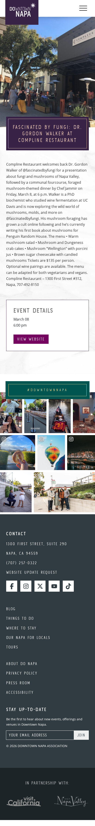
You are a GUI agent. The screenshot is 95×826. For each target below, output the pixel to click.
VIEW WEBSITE (31, 339)
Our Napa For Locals (28, 637)
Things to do (20, 618)
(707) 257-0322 (21, 562)
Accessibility (20, 692)
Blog (11, 608)
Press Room (18, 683)
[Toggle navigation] (83, 8)
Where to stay (21, 628)
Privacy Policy (22, 673)
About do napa (22, 663)
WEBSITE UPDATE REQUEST (31, 572)
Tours (12, 647)
